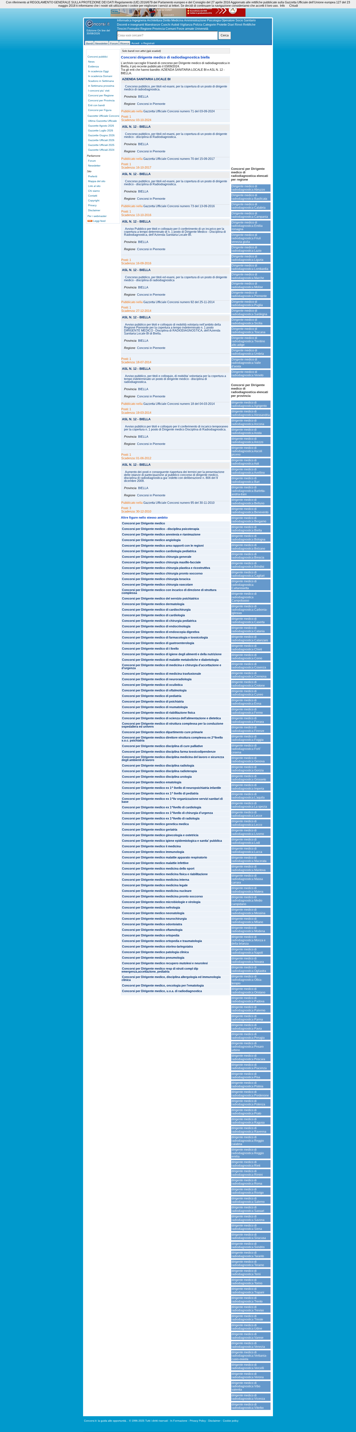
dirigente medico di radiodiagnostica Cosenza (249, 665)
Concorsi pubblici (98, 56)
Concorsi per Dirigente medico (143, 523)
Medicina (177, 20)
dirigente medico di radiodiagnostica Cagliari (248, 574)
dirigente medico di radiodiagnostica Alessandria (251, 413)
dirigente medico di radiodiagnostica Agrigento (249, 404)
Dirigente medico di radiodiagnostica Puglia (247, 303)
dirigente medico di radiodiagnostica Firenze (248, 729)
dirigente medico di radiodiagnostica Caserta (248, 620)
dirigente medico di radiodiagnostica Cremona (249, 675)
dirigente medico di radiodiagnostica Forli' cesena (246, 749)
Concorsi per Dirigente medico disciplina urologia (157, 776)
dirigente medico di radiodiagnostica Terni (246, 1272)
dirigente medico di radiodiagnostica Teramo (248, 1263)
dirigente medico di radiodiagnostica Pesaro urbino (248, 1047)
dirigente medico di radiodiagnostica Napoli (247, 951)
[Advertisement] (251, 105)
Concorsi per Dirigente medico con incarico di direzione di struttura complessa (169, 592)
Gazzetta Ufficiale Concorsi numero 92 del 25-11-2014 (179, 302)
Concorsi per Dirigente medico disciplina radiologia (158, 765)
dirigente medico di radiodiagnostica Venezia (248, 1345)
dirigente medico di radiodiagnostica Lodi (246, 841)
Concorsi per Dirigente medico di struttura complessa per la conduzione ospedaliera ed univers (172, 725)
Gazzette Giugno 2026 (101, 135)
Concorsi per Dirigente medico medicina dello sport (158, 868)
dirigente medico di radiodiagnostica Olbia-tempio (247, 980)
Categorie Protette (215, 24)
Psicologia (214, 20)
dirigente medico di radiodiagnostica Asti (245, 462)
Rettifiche (249, 24)
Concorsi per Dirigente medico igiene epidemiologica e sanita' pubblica (172, 840)
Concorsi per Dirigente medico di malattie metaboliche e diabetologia (170, 659)
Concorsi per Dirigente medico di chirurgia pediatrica (159, 620)
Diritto (167, 20)
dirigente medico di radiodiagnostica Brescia (248, 556)
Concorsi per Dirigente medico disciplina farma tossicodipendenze (169, 751)
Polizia (197, 24)
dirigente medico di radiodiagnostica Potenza (248, 1102)
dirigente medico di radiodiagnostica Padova (248, 999)
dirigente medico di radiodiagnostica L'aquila (248, 796)
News (91, 61)
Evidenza (93, 66)
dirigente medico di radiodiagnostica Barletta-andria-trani (248, 491)
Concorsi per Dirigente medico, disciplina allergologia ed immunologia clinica (171, 979)
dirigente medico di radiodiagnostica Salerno (248, 1200)
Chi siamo (94, 190)
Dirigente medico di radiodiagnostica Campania (250, 215)
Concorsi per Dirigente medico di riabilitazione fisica (158, 712)
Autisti (175, 24)
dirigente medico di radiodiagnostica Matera (247, 889)
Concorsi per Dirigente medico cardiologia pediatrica (159, 551)
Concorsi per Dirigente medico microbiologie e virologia (161, 902)
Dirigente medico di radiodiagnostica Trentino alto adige (248, 341)
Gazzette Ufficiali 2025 (101, 144)
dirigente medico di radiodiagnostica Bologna (248, 537)
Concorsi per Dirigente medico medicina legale (155, 885)
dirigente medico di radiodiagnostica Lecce (247, 814)
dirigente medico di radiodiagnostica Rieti (246, 1163)
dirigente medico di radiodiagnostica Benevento (250, 510)
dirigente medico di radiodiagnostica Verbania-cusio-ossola (249, 1356)
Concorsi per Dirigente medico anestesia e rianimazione (161, 534)
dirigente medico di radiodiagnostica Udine (247, 1327)
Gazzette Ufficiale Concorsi (103, 115)
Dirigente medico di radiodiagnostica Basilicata (249, 197)
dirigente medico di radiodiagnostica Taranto (248, 1254)
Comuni (171, 28)
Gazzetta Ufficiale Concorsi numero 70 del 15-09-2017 (179, 158)
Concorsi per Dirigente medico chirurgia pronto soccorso (162, 573)
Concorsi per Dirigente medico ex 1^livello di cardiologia (161, 807)
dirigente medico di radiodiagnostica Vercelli (248, 1366)
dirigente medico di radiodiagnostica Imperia (248, 786)
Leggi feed (99, 220)
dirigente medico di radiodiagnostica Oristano (248, 990)
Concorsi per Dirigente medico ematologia (151, 782)
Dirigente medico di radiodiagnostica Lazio (246, 249)
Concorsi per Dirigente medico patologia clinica (155, 952)
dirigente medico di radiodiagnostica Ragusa (248, 1121)
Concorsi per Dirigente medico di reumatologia (155, 707)
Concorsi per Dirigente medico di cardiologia (153, 615)
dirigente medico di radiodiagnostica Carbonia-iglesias (249, 610)
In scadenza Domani (100, 76)
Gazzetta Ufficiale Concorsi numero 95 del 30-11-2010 (179, 502)
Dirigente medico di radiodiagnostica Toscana (248, 330)
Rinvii (238, 24)
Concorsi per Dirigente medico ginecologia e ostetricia (160, 835)
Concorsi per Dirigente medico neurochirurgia (154, 918)
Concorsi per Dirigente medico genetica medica (155, 824)
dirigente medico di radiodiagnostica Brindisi (248, 565)
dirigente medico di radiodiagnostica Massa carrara (247, 879)
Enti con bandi (96, 105)
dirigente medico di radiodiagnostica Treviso (248, 1308)
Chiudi (293, 5)
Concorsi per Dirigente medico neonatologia (153, 913)
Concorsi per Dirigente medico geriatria (149, 829)
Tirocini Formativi (128, 28)
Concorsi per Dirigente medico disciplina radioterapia (159, 771)
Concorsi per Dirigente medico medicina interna (155, 879)
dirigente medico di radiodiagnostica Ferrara (248, 720)
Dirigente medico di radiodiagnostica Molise (247, 285)
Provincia (158, 28)
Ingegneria (139, 20)
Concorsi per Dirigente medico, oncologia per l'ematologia (163, 985)
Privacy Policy (198, 1420)
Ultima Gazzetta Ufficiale (102, 120)
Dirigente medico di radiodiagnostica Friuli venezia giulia (246, 238)
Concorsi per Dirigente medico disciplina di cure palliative (162, 746)
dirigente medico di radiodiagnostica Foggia (247, 738)
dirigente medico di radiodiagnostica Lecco (247, 823)
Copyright (93, 200)
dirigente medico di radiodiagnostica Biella (247, 528)
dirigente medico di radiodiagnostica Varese (247, 1336)
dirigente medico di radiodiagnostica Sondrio (248, 1245)
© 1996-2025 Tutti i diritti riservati (148, 1420)
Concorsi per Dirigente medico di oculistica (152, 684)
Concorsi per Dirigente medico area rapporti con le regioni (163, 545)
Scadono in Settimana (101, 80)
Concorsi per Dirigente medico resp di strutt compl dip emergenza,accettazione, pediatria (160, 970)
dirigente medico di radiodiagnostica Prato (246, 1111)
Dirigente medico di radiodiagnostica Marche (248, 276)
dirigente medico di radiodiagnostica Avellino (248, 471)
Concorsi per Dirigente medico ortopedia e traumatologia (162, 941)
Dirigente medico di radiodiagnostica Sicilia (247, 321)
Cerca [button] (225, 35)
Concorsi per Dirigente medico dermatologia (153, 604)
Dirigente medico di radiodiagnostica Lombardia (250, 267)
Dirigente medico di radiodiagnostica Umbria (248, 352)
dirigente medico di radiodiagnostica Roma (247, 1182)
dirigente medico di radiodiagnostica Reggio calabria (248, 1141)
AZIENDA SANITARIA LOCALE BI (146, 79)
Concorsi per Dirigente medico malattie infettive (155, 863)
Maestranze (152, 24)
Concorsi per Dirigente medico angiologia (151, 540)
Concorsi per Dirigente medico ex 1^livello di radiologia (161, 818)
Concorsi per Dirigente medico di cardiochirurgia (156, 609)
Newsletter (94, 165)
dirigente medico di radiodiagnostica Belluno (248, 501)
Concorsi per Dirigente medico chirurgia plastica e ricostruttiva (166, 567)
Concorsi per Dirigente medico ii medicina (151, 846)
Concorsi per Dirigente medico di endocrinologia (156, 626)
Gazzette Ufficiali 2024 (101, 149)
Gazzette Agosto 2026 (101, 125)
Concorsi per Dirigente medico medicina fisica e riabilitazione (165, 874)
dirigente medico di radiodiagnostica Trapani (248, 1290)
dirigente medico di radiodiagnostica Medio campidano (247, 901)
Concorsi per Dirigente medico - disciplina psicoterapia (160, 529)
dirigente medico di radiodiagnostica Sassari (248, 1209)
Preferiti (92, 176)
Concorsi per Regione (101, 95)
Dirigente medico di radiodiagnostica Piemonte (249, 294)
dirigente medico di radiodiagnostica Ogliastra (249, 969)
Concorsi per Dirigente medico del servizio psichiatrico (160, 598)
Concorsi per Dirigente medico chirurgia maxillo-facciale (161, 562)
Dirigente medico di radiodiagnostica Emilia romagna (247, 226)
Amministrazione (195, 20)
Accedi (135, 43)
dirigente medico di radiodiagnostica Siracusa (249, 1236)
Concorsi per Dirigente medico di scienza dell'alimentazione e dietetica (171, 718)
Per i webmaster (97, 216)
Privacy (92, 205)
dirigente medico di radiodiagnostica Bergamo (249, 519)
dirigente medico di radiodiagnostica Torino (247, 1281)
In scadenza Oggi (98, 71)
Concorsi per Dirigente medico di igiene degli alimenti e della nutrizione (172, 654)
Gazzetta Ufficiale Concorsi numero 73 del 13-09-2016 (179, 206)
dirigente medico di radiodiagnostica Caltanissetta (244, 585)
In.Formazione (178, 1420)
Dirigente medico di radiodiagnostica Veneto (247, 373)
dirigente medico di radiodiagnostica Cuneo (247, 693)
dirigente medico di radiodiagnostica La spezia (249, 805)
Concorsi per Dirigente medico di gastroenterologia (158, 643)
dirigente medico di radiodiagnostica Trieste (247, 1318)
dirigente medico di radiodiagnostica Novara (248, 960)
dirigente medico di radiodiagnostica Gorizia (248, 768)
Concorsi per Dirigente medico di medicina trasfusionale (161, 673)
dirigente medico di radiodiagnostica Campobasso (244, 597)
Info (282, 5)
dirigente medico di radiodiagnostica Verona (248, 1375)
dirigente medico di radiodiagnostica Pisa (246, 1075)
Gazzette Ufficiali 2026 (101, 140)
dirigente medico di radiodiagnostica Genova (248, 759)
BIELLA (143, 96)
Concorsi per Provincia (101, 100)
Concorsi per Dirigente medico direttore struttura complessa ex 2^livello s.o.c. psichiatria (172, 739)
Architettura (154, 20)
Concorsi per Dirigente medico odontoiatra (152, 924)
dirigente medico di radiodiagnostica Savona (248, 1218)
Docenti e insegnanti (130, 24)
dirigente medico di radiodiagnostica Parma (247, 1018)
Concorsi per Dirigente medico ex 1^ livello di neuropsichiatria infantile (171, 787)
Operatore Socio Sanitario (239, 20)
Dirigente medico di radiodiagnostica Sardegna (249, 312)
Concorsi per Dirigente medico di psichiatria (153, 701)
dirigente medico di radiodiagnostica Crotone (248, 683)
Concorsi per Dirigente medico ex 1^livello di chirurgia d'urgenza (167, 812)
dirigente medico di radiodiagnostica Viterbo (248, 1406)
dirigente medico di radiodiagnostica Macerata (249, 859)
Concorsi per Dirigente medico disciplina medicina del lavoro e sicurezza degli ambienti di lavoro (173, 759)
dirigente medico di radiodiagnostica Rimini (247, 1173)
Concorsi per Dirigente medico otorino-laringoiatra (157, 946)
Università (201, 28)
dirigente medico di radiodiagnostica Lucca (247, 850)
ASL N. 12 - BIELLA (136, 126)
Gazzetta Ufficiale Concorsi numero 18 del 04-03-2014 (179, 403)
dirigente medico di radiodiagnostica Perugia (248, 1036)
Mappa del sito (96, 181)
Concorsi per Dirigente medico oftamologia (152, 929)
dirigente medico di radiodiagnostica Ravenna (249, 1129)
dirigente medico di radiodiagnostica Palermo (248, 1008)
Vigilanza (186, 24)
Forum (92, 160)
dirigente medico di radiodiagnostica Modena (248, 929)
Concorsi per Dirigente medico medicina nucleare (157, 890)
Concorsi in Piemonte (151, 103)
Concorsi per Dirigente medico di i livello (150, 648)
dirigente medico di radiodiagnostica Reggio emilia (248, 1153)
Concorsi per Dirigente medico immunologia (153, 851)
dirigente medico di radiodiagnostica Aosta (247, 431)
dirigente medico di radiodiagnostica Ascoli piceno (247, 451)
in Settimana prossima (101, 85)
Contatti (92, 195)
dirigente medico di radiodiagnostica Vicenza (248, 1397)
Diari (231, 24)
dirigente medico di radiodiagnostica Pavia (247, 1026)
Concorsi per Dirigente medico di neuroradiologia (157, 679)
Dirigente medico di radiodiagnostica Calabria (249, 206)
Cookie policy (230, 1420)
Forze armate (185, 28)
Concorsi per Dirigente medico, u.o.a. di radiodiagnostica (162, 991)
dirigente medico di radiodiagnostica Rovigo (248, 1191)
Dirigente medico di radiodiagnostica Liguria (247, 258)
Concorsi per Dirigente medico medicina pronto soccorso (162, 896)
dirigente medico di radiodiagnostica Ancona (248, 422)
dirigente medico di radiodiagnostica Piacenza (249, 1066)
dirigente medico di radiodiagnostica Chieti (247, 647)
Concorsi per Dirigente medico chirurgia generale (156, 556)
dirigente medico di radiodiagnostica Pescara (248, 1057)
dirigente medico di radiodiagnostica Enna (246, 702)
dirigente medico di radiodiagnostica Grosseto (249, 778)
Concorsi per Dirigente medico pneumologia (153, 957)
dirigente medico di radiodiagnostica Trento (247, 1299)
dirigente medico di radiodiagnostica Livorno (248, 832)
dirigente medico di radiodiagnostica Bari (246, 480)
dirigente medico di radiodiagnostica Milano (247, 920)
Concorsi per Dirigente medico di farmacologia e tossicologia (165, 637)
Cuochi (165, 24)
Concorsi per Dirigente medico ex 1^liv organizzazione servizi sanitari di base (172, 800)
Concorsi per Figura (99, 110)
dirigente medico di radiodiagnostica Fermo (247, 711)
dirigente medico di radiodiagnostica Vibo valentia (246, 1386)
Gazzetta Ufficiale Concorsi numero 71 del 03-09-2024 (179, 111)
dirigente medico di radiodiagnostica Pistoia (247, 1084)
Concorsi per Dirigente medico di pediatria (151, 696)
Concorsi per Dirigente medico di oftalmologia (154, 690)
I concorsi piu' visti (98, 90)
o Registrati (147, 43)
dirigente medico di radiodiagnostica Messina (248, 911)
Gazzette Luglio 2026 (100, 130)
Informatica (124, 20)
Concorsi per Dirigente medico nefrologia (151, 907)
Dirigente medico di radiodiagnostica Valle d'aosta (246, 363)
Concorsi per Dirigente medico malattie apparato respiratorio (164, 857)
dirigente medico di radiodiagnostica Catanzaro (250, 638)
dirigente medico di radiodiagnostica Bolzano (248, 546)
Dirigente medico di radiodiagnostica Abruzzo (248, 188)
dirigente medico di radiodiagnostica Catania (248, 629)
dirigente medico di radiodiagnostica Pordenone (250, 1093)
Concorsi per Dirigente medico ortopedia (150, 935)
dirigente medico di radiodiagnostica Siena (247, 1227)
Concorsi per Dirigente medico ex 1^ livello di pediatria (160, 793)
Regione (146, 28)
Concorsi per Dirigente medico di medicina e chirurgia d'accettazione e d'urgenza (171, 667)
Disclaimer (94, 210)
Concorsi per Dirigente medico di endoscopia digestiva (160, 632)
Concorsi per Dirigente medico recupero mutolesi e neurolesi (165, 963)
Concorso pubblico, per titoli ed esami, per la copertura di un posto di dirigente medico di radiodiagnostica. (175, 88)
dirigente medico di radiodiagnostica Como (247, 656)
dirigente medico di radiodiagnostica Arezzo (247, 440)
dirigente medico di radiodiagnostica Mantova (249, 868)
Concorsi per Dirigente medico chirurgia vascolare (157, 584)
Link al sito (94, 185)
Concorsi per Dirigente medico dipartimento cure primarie (162, 732)
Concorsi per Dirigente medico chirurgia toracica (156, 579)
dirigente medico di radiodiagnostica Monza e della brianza (249, 940)
